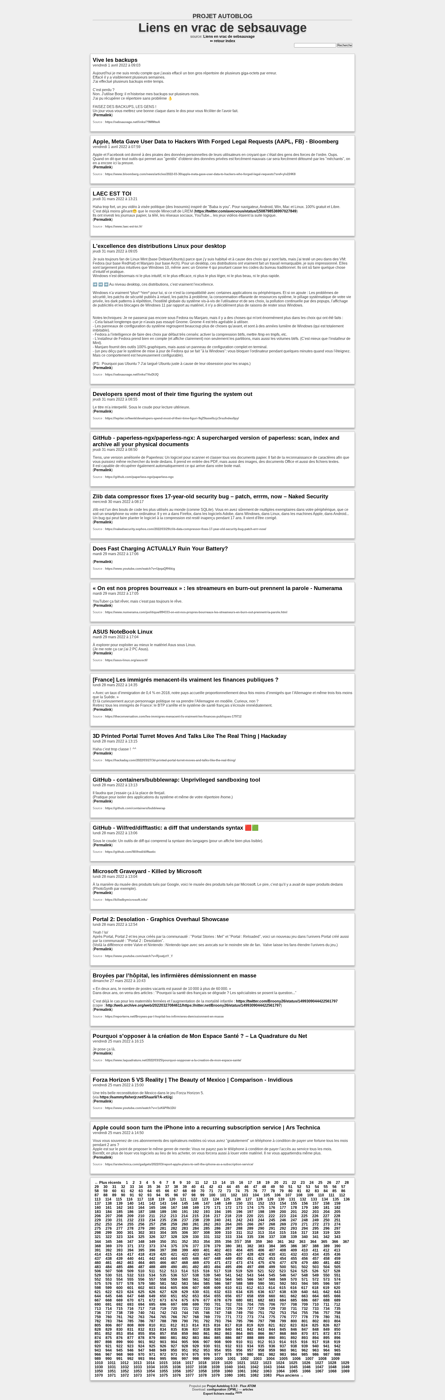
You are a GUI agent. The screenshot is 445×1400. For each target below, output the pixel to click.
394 (130, 1250)
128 (259, 1199)
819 (250, 1325)
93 (149, 1195)
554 (119, 1279)
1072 (125, 1375)
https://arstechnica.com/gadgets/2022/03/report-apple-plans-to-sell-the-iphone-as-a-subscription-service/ (179, 1164)
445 (185, 1259)
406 (261, 1250)
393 (119, 1250)
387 (305, 1246)
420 (163, 1254)
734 (326, 1309)
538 (196, 1275)
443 (163, 1259)
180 (315, 1208)
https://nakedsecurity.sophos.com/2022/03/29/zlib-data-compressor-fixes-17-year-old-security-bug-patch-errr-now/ (185, 529)
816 (217, 1325)
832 (141, 1329)
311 (239, 1233)
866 (261, 1334)
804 (337, 1321)
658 (250, 1296)
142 (152, 1203)
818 (239, 1325)
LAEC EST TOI (112, 193)
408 (283, 1250)
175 (261, 1208)
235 (163, 1220)
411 (315, 1250)
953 (206, 1350)
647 (130, 1296)
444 (174, 1259)
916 (304, 1342)
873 (337, 1334)
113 (98, 1199)
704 (250, 1304)
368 (98, 1246)
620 (337, 1288)
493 (206, 1267)
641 (315, 1292)
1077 (189, 1375)
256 (141, 1224)
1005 (283, 1359)
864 (239, 1334)
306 (185, 1233)
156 (305, 1203)
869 (294, 1334)
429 (261, 1254)
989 (98, 1359)
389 (326, 1246)
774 (261, 1317)
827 (337, 1325)
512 (163, 1271)
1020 (228, 1363)
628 (174, 1292)
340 (305, 1237)
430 (272, 1254)
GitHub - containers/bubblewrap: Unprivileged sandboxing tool (176, 780)
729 (272, 1309)
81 (299, 1191)
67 (176, 1191)
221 (261, 1216)
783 (108, 1321)
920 (98, 1346)
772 (239, 1317)
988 (337, 1354)
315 (283, 1233)
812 (174, 1325)
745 (196, 1313)
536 (174, 1275)
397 (163, 1250)
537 (185, 1275)
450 (239, 1259)
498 (261, 1267)
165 (152, 1208)
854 (130, 1334)
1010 (99, 1363)
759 (98, 1317)
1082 (254, 1375)
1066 (306, 1371)
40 (193, 1187)
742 (163, 1313)
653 (196, 1296)
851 (98, 1334)
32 (123, 1187)
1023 (267, 1363)
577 (119, 1284)
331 (206, 1237)
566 (250, 1279)
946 (130, 1350)
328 (174, 1237)
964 (326, 1350)
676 (196, 1300)
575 (98, 1284)
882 (185, 1338)
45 (237, 1187)
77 (264, 1191)
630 (196, 1292)
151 (250, 1203)
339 (294, 1237)
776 (283, 1317)
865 (250, 1334)
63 (141, 1191)
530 (108, 1275)
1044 (280, 1367)
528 (337, 1271)
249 (315, 1220)
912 (261, 1342)
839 (217, 1329)
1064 (280, 1371)
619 (326, 1288)
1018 (202, 1363)
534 (152, 1275)
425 (217, 1254)
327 (163, 1237)
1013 (137, 1363)
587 (228, 1284)
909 (228, 1342)
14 (223, 1183)
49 (273, 1187)
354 (206, 1242)
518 (228, 1271)
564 (228, 1279)
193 (206, 1212)
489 (163, 1267)
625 (141, 1292)
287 (228, 1228)
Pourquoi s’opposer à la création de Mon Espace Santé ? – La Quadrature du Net (200, 1036)
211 (152, 1216)
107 (288, 1195)
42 (211, 1187)
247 (294, 1220)
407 (272, 1250)
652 (185, 1296)
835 (174, 1329)
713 (98, 1309)
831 (130, 1329)
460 (98, 1263)
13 (215, 1183)
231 (119, 1220)
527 (326, 1271)
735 (337, 1309)
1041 (241, 1367)
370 (119, 1246)
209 (130, 1216)
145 (185, 1203)
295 (315, 1228)
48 (264, 1187)
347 (130, 1242)
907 (206, 1342)
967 (108, 1354)
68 (185, 1191)
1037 (189, 1367)
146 (196, 1203)
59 (105, 1191)
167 (174, 1208)
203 (315, 1212)
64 (149, 1191)
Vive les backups (115, 60)
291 (272, 1228)
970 (141, 1354)
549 (315, 1275)
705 (261, 1304)
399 (185, 1250)
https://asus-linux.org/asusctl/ (126, 660)
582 (174, 1284)
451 (250, 1259)
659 (261, 1296)
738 (119, 1313)
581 (163, 1284)
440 (130, 1259)
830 (119, 1329)
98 (193, 1195)
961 (294, 1350)
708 (294, 1304)
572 (315, 1279)
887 (239, 1338)
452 (261, 1259)
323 (119, 1237)
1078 (202, 1375)
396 (152, 1250)
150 (239, 1203)
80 (290, 1191)
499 (272, 1267)
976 (206, 1354)
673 (163, 1300)
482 (337, 1263)
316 (293, 1233)
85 (334, 1191)
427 (239, 1254)
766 (174, 1317)
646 (119, 1296)
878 (141, 1338)
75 (246, 1191)
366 (335, 1242)
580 (152, 1284)
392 (108, 1250)
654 (206, 1296)
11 (197, 1183)
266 (250, 1224)
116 (130, 1199)
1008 (322, 1359)
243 (250, 1220)
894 (315, 1338)
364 (313, 1242)
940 (315, 1346)
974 (185, 1354)
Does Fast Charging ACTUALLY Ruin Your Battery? (160, 548)
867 (272, 1334)
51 (290, 1187)
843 (261, 1329)
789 (174, 1321)
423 (196, 1254)
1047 (319, 1367)
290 (261, 1228)
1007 (309, 1359)
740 (141, 1313)
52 (299, 1187)
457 (315, 1259)
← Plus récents (108, 1183)
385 (283, 1246)
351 (174, 1242)
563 (217, 1279)
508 (119, 1271)
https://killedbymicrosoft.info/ (126, 899)
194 (217, 1212)
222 (272, 1216)
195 (228, 1212)
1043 (267, 1367)
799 (283, 1321)
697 (174, 1304)
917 (315, 1342)
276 (108, 1228)
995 (163, 1359)
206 (98, 1216)
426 (228, 1254)
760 (108, 1317)
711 (326, 1304)
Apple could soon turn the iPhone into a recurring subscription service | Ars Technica (206, 1127)
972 (163, 1354)
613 (261, 1288)
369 (108, 1246)
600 (119, 1288)
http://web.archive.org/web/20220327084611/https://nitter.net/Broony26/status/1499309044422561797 (193, 1005)
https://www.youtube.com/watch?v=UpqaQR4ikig (140, 568)
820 (261, 1325)
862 (217, 1334)
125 (227, 1199)
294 (305, 1228)
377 (196, 1246)
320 (337, 1233)
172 (228, 1208)
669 (119, 1300)
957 (250, 1350)
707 (283, 1304)
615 (283, 1288)
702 (228, 1304)
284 (196, 1228)
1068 (332, 1371)
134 (325, 1199)
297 (337, 1228)
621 (98, 1292)
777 (294, 1317)
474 (250, 1263)
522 (272, 1271)
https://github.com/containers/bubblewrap (135, 808)
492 (196, 1267)
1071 (112, 1375)
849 (326, 1329)
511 (152, 1271)
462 (119, 1263)
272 (315, 1224)
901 (141, 1342)
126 (238, 1199)
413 (337, 1250)
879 (152, 1338)
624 (130, 1292)
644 (98, 1296)
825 (315, 1325)
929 (196, 1346)
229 (98, 1220)
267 (261, 1224)
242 (239, 1220)
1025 (293, 1363)
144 (174, 1203)
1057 (189, 1371)
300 (119, 1233)
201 (294, 1212)
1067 (319, 1371)
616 (293, 1288)
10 (188, 1183)
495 (228, 1267)
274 (337, 1224)
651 (174, 1296)
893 (305, 1338)
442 (152, 1259)
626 (152, 1292)
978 (228, 1354)
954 (217, 1350)
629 (185, 1292)
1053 (138, 1371)
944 (108, 1350)
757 (326, 1313)
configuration (216, 1389)
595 (315, 1284)
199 (272, 1212)
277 (119, 1228)
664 (315, 1296)
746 (206, 1313)
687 (315, 1300)
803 (326, 1321)
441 (141, 1259)
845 (283, 1329)
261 (196, 1224)
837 (196, 1329)
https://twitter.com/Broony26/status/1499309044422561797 (287, 1001)
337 (272, 1237)
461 (108, 1263)
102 (234, 1195)
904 (174, 1342)
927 (174, 1346)
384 (272, 1246)
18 (259, 1183)
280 (152, 1228)
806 (108, 1325)
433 (305, 1254)
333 (228, 1237)
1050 (99, 1371)
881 (174, 1338)
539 (206, 1275)
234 (152, 1220)
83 (317, 1191)
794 (228, 1321)
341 (315, 1237)
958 (261, 1350)
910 (239, 1342)
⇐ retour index (222, 41)
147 (206, 1203)
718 (152, 1309)
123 (205, 1199)
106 (277, 1195)
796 (250, 1321)
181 (326, 1208)
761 (119, 1317)
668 (108, 1300)
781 (337, 1317)
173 (239, 1208)
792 (206, 1321)
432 (294, 1254)
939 (305, 1346)
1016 (176, 1363)
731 (294, 1309)
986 (315, 1354)
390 (337, 1246)
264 (228, 1224)
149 (228, 1203)
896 (337, 1338)
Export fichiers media (222, 1393)
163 (130, 1208)
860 (196, 1334)
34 (141, 1187)
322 (108, 1237)
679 (228, 1300)
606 (185, 1288)
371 (130, 1246)
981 (261, 1354)
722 (196, 1309)
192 (196, 1212)
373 (152, 1246)
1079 (215, 1375)
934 (250, 1346)
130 (281, 1199)
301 (130, 1233)
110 (321, 1195)
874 (98, 1338)
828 (98, 1329)
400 (196, 1250)
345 (108, 1242)
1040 (228, 1367)
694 (141, 1304)
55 (326, 1187)
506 (98, 1271)
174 (250, 1208)
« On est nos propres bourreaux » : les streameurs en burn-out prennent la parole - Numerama (217, 588)
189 (163, 1212)
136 (346, 1199)
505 (337, 1267)
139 (119, 1203)
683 (272, 1300)
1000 (218, 1359)
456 (305, 1259)
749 (239, 1313)
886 (228, 1338)
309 (217, 1233)
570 (294, 1279)
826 (326, 1325)
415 (108, 1254)
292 (283, 1228)
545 (272, 1275)
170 (206, 1208)
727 (250, 1309)
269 (283, 1224)
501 (294, 1267)
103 (245, 1195)
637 (272, 1292)
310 (228, 1233)
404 (239, 1250)
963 (315, 1350)
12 (206, 1183)
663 (305, 1296)
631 (206, 1292)
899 (119, 1342)
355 (217, 1242)
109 (310, 1195)
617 (304, 1288)
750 (250, 1313)
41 (202, 1187)
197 (250, 1212)
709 (305, 1304)
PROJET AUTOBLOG (222, 16)
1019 (215, 1363)
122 (194, 1199)
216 (206, 1216)
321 (98, 1237)
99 (202, 1195)
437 (98, 1259)
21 (285, 1183)
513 (174, 1271)
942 (337, 1346)
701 (217, 1304)
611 (239, 1288)
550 (326, 1275)
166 (163, 1208)
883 (196, 1338)
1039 (215, 1367)
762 (130, 1317)
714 (108, 1309)
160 (98, 1208)
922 (119, 1346)
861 (206, 1334)
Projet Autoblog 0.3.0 (222, 1386)
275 (98, 1228)
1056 (176, 1371)
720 (174, 1309)
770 (217, 1317)
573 (326, 1279)
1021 (241, 1363)
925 (152, 1346)
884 (206, 1338)
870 (305, 1334)
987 (326, 1354)
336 (261, 1237)
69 (193, 1191)
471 (217, 1263)
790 (185, 1321)
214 (184, 1216)
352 (185, 1242)
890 (272, 1338)
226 (315, 1216)
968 (119, 1354)
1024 (280, 1363)
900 (130, 1342)
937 (283, 1346)
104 (256, 1195)
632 (217, 1292)
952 (196, 1350)
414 (98, 1254)
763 (141, 1317)
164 (141, 1208)
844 (272, 1329)
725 (228, 1309)
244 (261, 1220)
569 (283, 1279)
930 (206, 1346)
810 (152, 1325)
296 (326, 1228)
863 (228, 1334)
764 (152, 1317)
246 (283, 1220)
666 (337, 1296)
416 (119, 1254)
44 (229, 1187)
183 (98, 1212)
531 (119, 1275)
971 (152, 1354)
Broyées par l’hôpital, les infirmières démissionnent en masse (174, 975)
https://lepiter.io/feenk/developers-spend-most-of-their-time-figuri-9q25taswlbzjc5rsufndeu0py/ (172, 418)
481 (326, 1263)
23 (303, 1183)
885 (217, 1338)
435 (326, 1254)
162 (119, 1208)
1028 (332, 1363)
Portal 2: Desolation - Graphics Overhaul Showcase (161, 919)
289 (250, 1228)
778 (305, 1317)
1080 (228, 1375)
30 (105, 1187)
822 (283, 1325)
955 (228, 1350)
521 (261, 1271)
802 (315, 1321)
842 (250, 1329)
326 (152, 1237)
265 (239, 1224)
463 (130, 1263)
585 (206, 1284)
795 (239, 1321)
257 (152, 1224)
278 (130, 1228)
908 (217, 1342)
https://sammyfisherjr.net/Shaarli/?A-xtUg (136, 1097)
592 (283, 1284)
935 (261, 1346)
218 (228, 1216)
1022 (254, 1363)
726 (239, 1309)
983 (283, 1354)
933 (239, 1346)
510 (141, 1271)
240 (217, 1220)
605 (174, 1288)
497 (250, 1267)
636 (261, 1292)
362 (291, 1242)
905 (185, 1342)
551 (337, 1275)
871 (315, 1334)
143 (163, 1203)
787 (152, 1321)
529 (98, 1275)
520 (250, 1271)
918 (326, 1342)
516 (206, 1271)
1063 (267, 1371)
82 (308, 1191)
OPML (232, 1389)
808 (130, 1325)
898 (108, 1342)
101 (223, 1195)
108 (299, 1195)
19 (267, 1183)
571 (305, 1279)
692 (119, 1304)
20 (276, 1183)
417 (130, 1254)
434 (315, 1254)
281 (163, 1228)
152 (261, 1203)
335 (250, 1237)
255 (130, 1224)
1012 (124, 1363)
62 (132, 1191)
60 (114, 1191)
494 (217, 1267)
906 (196, 1342)
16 (241, 1183)
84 (326, 1191)
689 (337, 1300)
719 (163, 1309)
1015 (163, 1363)
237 (185, 1220)
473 (239, 1263)
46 (246, 1187)
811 (163, 1325)
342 (326, 1237)
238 (196, 1220)
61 (123, 1191)
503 (315, 1267)
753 (283, 1313)
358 (248, 1242)
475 (261, 1263)
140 (130, 1203)
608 (206, 1288)
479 (305, 1263)
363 (302, 1242)
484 (108, 1267)
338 (283, 1237)
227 (326, 1216)
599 (108, 1288)
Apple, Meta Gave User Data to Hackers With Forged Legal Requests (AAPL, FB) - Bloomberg (216, 141)
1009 (335, 1359)
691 (108, 1304)
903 (163, 1342)
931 (217, 1346)
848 (315, 1329)
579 (141, 1284)
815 (206, 1325)
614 (272, 1288)
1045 (293, 1367)
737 (108, 1313)
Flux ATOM (248, 1386)
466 (163, 1263)
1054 (150, 1371)
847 (305, 1329)
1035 (163, 1367)
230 (108, 1220)
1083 (267, 1375)
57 (343, 1187)
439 (119, 1259)
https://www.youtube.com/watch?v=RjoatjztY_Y (139, 956)
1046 (306, 1367)
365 (324, 1242)
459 (337, 1259)
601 (130, 1288)
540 (217, 1275)
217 (217, 1216)
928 (185, 1346)
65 (158, 1191)
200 (283, 1212)
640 (305, 1292)
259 (174, 1224)
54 (317, 1187)
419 (152, 1254)
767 (185, 1317)
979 (239, 1354)
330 (196, 1237)
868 (283, 1334)
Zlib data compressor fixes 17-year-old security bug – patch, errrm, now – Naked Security (210, 496)
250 (326, 1220)
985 (305, 1354)
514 (184, 1271)
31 (114, 1187)
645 (108, 1296)
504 (326, 1267)
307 (196, 1233)
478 (294, 1263)
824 (304, 1325)
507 (108, 1271)
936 (272, 1346)
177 (283, 1208)
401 (206, 1250)
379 (217, 1246)
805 (98, 1325)
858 (174, 1334)
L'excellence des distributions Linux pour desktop (159, 246)
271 (305, 1224)
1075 (163, 1375)
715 (119, 1309)
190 (174, 1212)
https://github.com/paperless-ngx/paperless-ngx (139, 477)
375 (174, 1246)
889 (261, 1338)
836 (185, 1329)
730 (283, 1309)
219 (239, 1216)
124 (216, 1199)
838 (206, 1329)
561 (196, 1279)
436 (337, 1254)
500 (283, 1267)
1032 (125, 1367)
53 (308, 1187)
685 (294, 1300)
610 (228, 1288)
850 (337, 1329)
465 (152, 1263)
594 (305, 1284)
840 (228, 1329)
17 (250, 1183)
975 (196, 1354)
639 (294, 1292)
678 (217, 1300)
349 (152, 1242)
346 (119, 1242)
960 (283, 1350)
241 (228, 1220)
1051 (112, 1371)
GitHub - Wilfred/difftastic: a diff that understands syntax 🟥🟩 (176, 828)
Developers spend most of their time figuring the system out (172, 394)
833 (152, 1329)
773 (250, 1317)
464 (141, 1263)
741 (152, 1313)
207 (108, 1216)
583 (185, 1284)
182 (337, 1208)
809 (141, 1325)
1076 (176, 1375)
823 (293, 1325)
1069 (345, 1371)
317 (304, 1233)
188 (152, 1212)
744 (185, 1313)
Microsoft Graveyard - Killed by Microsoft (147, 871)
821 (272, 1325)
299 (108, 1233)
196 (239, 1212)
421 (174, 1254)
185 (119, 1212)
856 (152, 1334)
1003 (257, 1359)
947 (141, 1350)
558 (163, 1279)
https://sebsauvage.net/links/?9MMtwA (132, 122)
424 (206, 1254)
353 (196, 1242)
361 (280, 1242)
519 (239, 1271)
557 (152, 1279)
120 (172, 1199)
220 (250, 1216)
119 (162, 1199)
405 (250, 1250)
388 (315, 1246)
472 (228, 1263)
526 (315, 1271)
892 (294, 1338)
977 (217, 1354)
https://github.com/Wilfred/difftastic (130, 851)
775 (272, 1317)
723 (206, 1309)
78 (273, 1191)
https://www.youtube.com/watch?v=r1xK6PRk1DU (140, 1108)
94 (158, 1195)
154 (283, 1203)
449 (228, 1259)
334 (239, 1237)
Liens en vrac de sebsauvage (222, 27)
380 (228, 1246)
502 (305, 1267)
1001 (231, 1359)
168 (185, 1208)
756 (315, 1313)
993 (141, 1359)
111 (331, 1195)
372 (141, 1246)
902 (152, 1342)
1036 (176, 1367)
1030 (99, 1367)
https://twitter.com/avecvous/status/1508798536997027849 (245, 211)
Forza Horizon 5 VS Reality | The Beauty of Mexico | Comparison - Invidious (193, 1080)
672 (152, 1300)
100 (212, 1195)
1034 (150, 1367)
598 (98, 1288)
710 (315, 1304)
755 (305, 1313)
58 (97, 1191)
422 (185, 1254)
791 (196, 1321)
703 (239, 1304)
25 (320, 1183)
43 (220, 1187)
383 (261, 1246)
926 (163, 1346)
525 (304, 1271)
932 (228, 1346)
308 (206, 1233)
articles (248, 1389)
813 (184, 1325)
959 (272, 1350)
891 (283, 1338)
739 (130, 1313)
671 (141, 1300)
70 (202, 1191)
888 (250, 1338)
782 (98, 1321)
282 (174, 1228)
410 (305, 1250)
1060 (228, 1371)
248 (305, 1220)
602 (141, 1288)
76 (255, 1191)
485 (119, 1267)
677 (206, 1300)
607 (196, 1288)
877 (130, 1338)
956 (239, 1350)
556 (141, 1279)
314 (272, 1233)
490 (174, 1267)
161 (108, 1208)
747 (217, 1313)
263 (217, 1224)
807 (119, 1325)
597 (337, 1284)
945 (119, 1350)
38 (176, 1187)
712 (337, 1304)
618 (315, 1288)
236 (174, 1220)
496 (239, 1267)
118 (151, 1199)
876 (119, 1338)
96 (176, 1195)
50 (282, 1187)
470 (206, 1263)
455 (294, 1259)
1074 (150, 1375)
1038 (202, 1367)
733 (315, 1309)
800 (294, 1321)
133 (314, 1199)
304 (163, 1233)
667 (98, 1300)
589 (250, 1284)
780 (326, 1317)
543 (250, 1275)
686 (305, 1300)
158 (326, 1203)
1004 (270, 1359)
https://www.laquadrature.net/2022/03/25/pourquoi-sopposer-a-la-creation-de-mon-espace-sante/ (173, 1060)
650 (163, 1296)
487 (141, 1267)
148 (217, 1203)
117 (140, 1199)
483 (98, 1267)
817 (228, 1325)
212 (163, 1216)
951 (185, 1350)
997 (185, 1359)
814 (195, 1325)
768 (196, 1317)
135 (336, 1199)
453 (272, 1259)
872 (326, 1334)
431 (283, 1254)
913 (272, 1342)
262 (206, 1224)
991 (119, 1359)
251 (337, 1220)
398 (174, 1250)
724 (217, 1309)
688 (326, 1300)
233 (141, 1220)
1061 (241, 1371)
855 (141, 1334)
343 (337, 1237)
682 (261, 1300)
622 (108, 1292)
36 (158, 1187)
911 (250, 1342)
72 (220, 1191)
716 (130, 1309)
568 (272, 1279)
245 (272, 1220)
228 (337, 1216)
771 (228, 1317)
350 (163, 1242)
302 (141, 1233)
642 (326, 1292)
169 (196, 1208)
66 (167, 1191)
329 (185, 1237)
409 (294, 1250)
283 (185, 1228)
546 (283, 1275)
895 (326, 1338)
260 (185, 1224)
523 (283, 1271)
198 (261, 1212)
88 (105, 1195)
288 (239, 1228)
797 (261, 1321)
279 (141, 1228)
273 (326, 1224)
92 (141, 1195)
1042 (254, 1367)
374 (163, 1246)
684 (283, 1300)
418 (141, 1254)
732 (305, 1309)
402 (217, 1250)
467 (174, 1263)
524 (293, 1271)
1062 (254, 1371)
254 (119, 1224)
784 (119, 1321)
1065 (293, 1371)
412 (326, 1250)
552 (98, 1279)
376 (185, 1246)
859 (185, 1334)
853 (119, 1334)
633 (228, 1292)
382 (250, 1246)
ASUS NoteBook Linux (123, 632)
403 (228, 1250)
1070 (99, 1375)
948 (152, 1350)
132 (303, 1199)
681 (250, 1300)
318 (315, 1233)
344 (98, 1242)
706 (272, 1304)
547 (294, 1275)
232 (130, 1220)
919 (337, 1342)
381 (239, 1246)
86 (343, 1191)
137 (98, 1203)
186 (130, 1212)
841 (239, 1329)
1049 (345, 1367)
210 (141, 1216)
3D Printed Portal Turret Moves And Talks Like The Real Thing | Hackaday (189, 736)
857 (163, 1334)
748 (228, 1313)
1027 (319, 1363)
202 (305, 1212)
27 (338, 1183)
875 (108, 1338)
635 (250, 1292)
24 (311, 1183)
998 (196, 1359)
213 (174, 1216)
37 (167, 1187)
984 (294, 1354)
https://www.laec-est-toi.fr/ (123, 226)
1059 (215, 1371)
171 (217, 1208)
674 (174, 1300)
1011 (112, 1363)
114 (108, 1199)
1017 (189, 1363)
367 (346, 1242)
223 (283, 1216)
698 (185, 1304)
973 (174, 1354)
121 (183, 1199)
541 (228, 1275)
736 (98, 1313)
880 (163, 1338)
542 (239, 1275)
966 (98, 1354)
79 (282, 1191)
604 (163, 1288)
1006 (296, 1359)
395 (141, 1250)
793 (217, 1321)
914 (283, 1342)
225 (304, 1216)
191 (185, 1212)
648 (141, 1296)
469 (196, 1263)
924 (141, 1346)
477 (283, 1263)
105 (267, 1195)
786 (141, 1321)
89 (114, 1195)
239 (206, 1220)
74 (237, 1191)
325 (141, 1237)
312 (250, 1233)
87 (97, 1195)
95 (167, 1195)
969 (130, 1354)
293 (294, 1228)
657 (239, 1296)
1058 (202, 1371)
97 (185, 1195)
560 (185, 1279)
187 (141, 1212)
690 (98, 1304)
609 (217, 1288)
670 (130, 1300)
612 (250, 1288)
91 (132, 1195)
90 (123, 1195)
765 (163, 1317)
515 (195, 1271)
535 (163, 1275)
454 (283, 1259)
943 (98, 1350)
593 (294, 1284)
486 (130, 1267)
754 (294, 1313)
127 (248, 1199)
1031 (112, 1367)
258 (163, 1224)
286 (217, 1228)
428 (250, 1254)
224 (293, 1216)
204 (326, 1212)
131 (292, 1199)
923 (130, 1346)
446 (196, 1259)
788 (163, 1321)
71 (211, 1191)
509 (130, 1271)
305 (174, 1233)
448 (217, 1259)
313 (261, 1233)
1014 (150, 1363)
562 (206, 1279)
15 (232, 1183)
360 (270, 1242)
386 (294, 1246)
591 (272, 1284)
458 (326, 1259)
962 (305, 1350)
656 (228, 1296)
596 (326, 1284)
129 (270, 1199)
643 (337, 1292)
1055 (163, 1371)
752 (272, 1313)
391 (98, 1250)
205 (337, 1212)
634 (239, 1292)
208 (119, 1216)
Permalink (102, 115)
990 (108, 1359)
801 (305, 1321)
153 (272, 1203)
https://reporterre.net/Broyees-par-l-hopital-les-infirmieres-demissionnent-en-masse (164, 1016)
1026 (306, 1363)
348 (141, 1242)
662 (294, 1296)
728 (261, 1309)
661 (283, 1296)
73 (229, 1191)
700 (206, 1304)
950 (174, 1350)
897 (98, 1342)
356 (228, 1242)
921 (108, 1346)
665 (326, 1296)
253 (108, 1224)
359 (259, 1242)
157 (315, 1203)
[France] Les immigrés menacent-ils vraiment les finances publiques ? (186, 679)
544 (261, 1275)
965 (337, 1350)
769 (206, 1317)
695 (152, 1304)
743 (174, 1313)
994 (152, 1359)
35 (149, 1187)
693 (130, 1304)
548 (305, 1275)
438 (108, 1259)
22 (294, 1183)
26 (329, 1183)
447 (206, 1259)
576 (108, 1284)
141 (141, 1203)
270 (294, 1224)
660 (272, 1296)
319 (326, 1233)
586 (217, 1284)
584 (196, 1284)
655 (217, 1296)
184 (108, 1212)
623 (119, 1292)
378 (206, 1246)
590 (261, 1284)
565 (239, 1279)
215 (195, 1216)
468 (185, 1263)
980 (250, 1354)
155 (294, 1203)
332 (217, 1237)
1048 (332, 1367)
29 (97, 1187)
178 (294, 1208)
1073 (138, 1375)
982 (272, 1354)
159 (337, 1203)
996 (174, 1359)
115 (119, 1199)
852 (108, 1334)
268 (272, 1224)
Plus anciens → (290, 1375)
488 (152, 1267)
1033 (138, 1367)
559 (174, 1279)
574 (337, 1279)
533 (141, 1275)
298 (98, 1233)
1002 (244, 1359)
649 (152, 1296)
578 (130, 1284)
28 (347, 1183)
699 (196, 1304)
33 (132, 1187)
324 (130, 1237)
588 (239, 1284)
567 (261, 1279)
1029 (345, 1363)
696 (163, 1304)
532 (130, 1275)
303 (152, 1233)
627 (163, 1292)
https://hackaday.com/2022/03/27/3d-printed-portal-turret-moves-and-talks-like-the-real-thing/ (170, 760)
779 (315, 1317)
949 (163, 1350)
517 (217, 1271)
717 (141, 1309)
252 (98, 1224)
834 (163, 1329)
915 (293, 1342)
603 (152, 1288)
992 (130, 1359)
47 (255, 1187)
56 (334, 1187)
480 (315, 1263)
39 (185, 1187)
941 (326, 1346)
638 (283, 1292)
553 (108, 1279)
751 (261, 1313)
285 (206, 1228)
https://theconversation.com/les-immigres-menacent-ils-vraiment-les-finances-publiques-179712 (173, 716)
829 (108, 1329)
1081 (241, 1375)
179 (305, 1208)
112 (342, 1195)
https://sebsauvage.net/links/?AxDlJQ (132, 374)
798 (272, 1321)
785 (130, 1321)
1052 (125, 1371)
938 (294, 1346)
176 (272, 1208)
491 (185, 1267)
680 (239, 1300)
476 (272, 1263)
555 (130, 1279)
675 (185, 1300)
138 (108, 1203)
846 (294, 1329)
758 (337, 1313)
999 (206, 1359)
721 (185, 1309)
